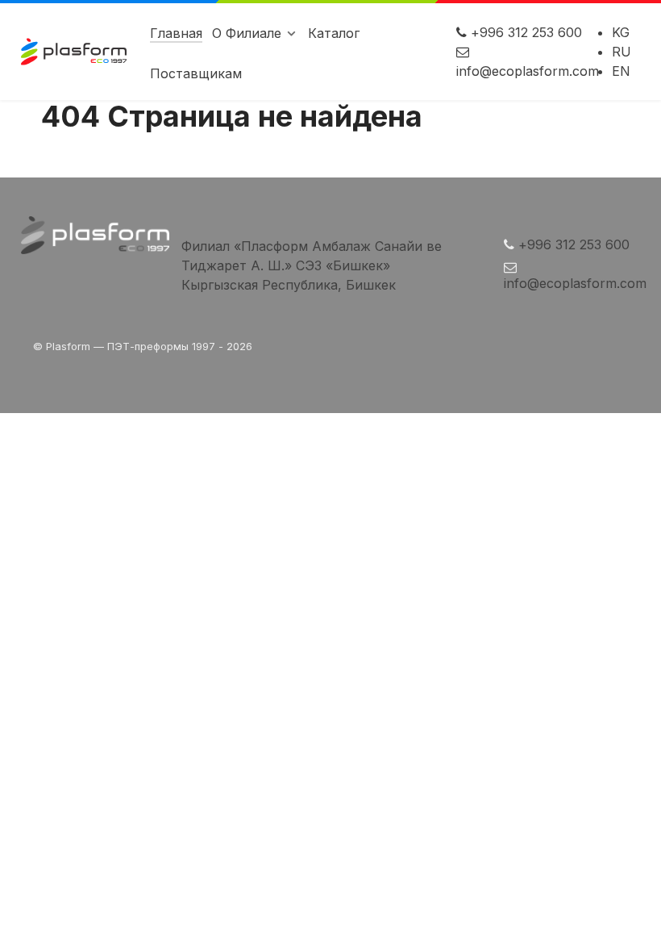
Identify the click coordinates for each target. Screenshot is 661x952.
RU (621, 52)
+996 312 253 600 (526, 32)
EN (621, 71)
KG (621, 32)
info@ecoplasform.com (527, 71)
